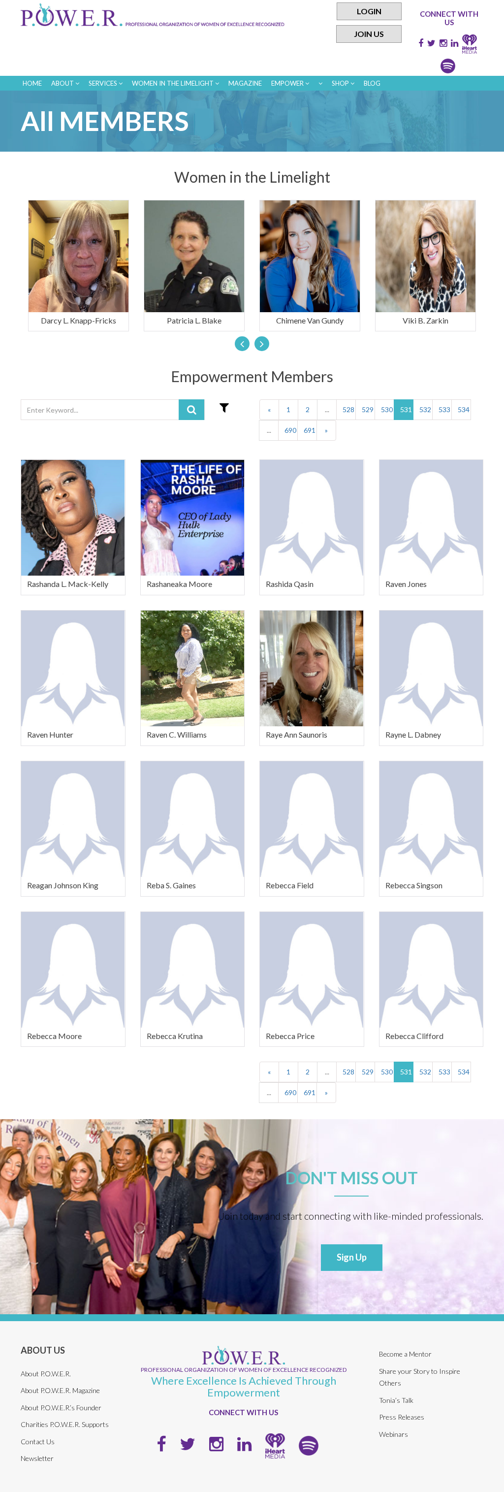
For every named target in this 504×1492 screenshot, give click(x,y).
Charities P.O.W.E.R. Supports (65, 1424)
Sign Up (352, 1257)
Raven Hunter (50, 734)
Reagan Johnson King (62, 885)
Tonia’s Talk (396, 1400)
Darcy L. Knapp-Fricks (78, 320)
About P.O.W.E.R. (46, 1373)
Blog (372, 83)
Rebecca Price (290, 1035)
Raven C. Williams (177, 734)
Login (369, 11)
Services (104, 83)
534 (464, 409)
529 (368, 409)
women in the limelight (173, 83)
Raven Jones (406, 583)
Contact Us (38, 1441)
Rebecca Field (290, 885)
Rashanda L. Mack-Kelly (67, 583)
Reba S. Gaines (171, 885)
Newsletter (37, 1458)
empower (288, 83)
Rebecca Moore (54, 1035)
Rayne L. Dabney (413, 734)
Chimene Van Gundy (310, 320)
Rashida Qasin (290, 583)
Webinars (393, 1434)
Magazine (245, 83)
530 (387, 409)
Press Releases (401, 1417)
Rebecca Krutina (175, 1035)
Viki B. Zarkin (425, 320)
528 (348, 409)
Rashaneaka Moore (179, 583)
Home (32, 83)
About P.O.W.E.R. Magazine (60, 1390)
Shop (341, 83)
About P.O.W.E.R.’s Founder (61, 1407)
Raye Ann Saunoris (296, 734)
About (63, 83)
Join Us (369, 33)
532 (425, 409)
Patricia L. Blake (194, 320)
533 (444, 409)
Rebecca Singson (413, 885)
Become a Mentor (405, 1354)
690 (290, 430)
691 (309, 430)
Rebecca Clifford (414, 1035)
